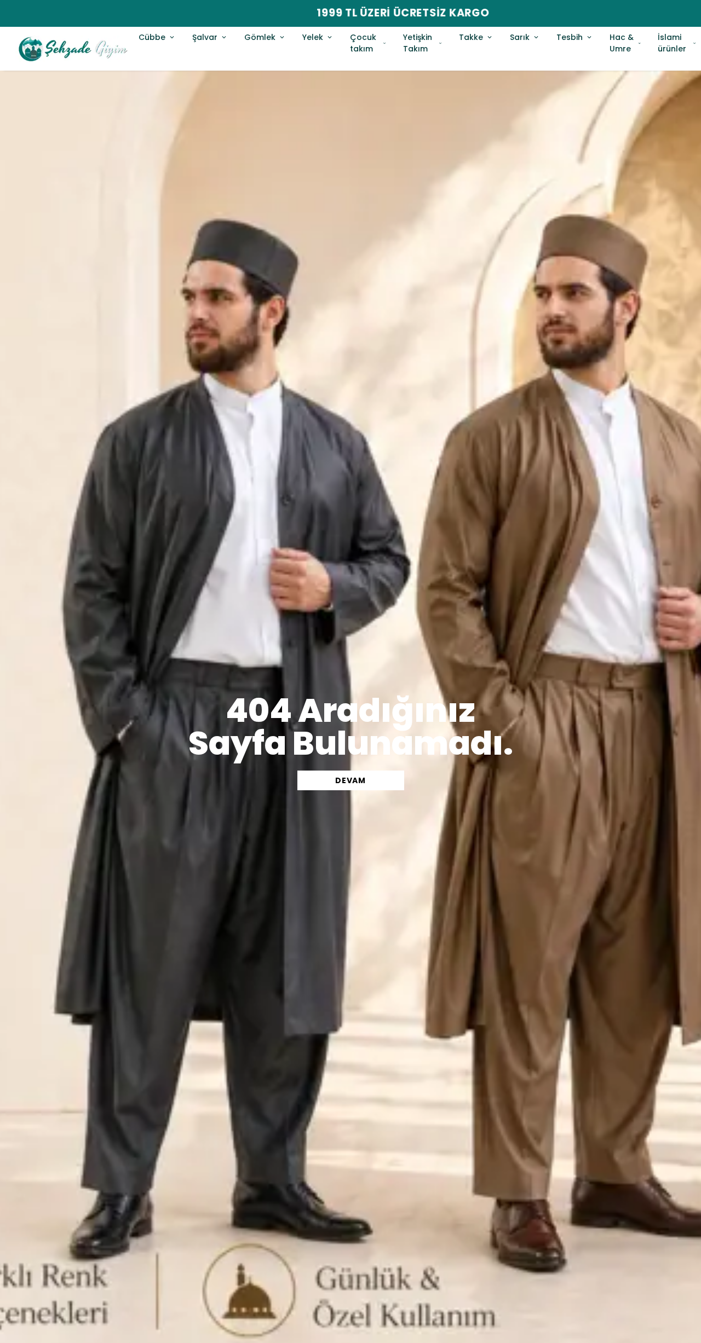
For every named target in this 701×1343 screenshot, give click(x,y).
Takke (471, 37)
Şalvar (204, 37)
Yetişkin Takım (417, 43)
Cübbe (152, 37)
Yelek (312, 37)
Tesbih (569, 37)
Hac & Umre (622, 43)
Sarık (520, 37)
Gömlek (259, 37)
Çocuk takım (363, 43)
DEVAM (350, 780)
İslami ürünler (672, 43)
